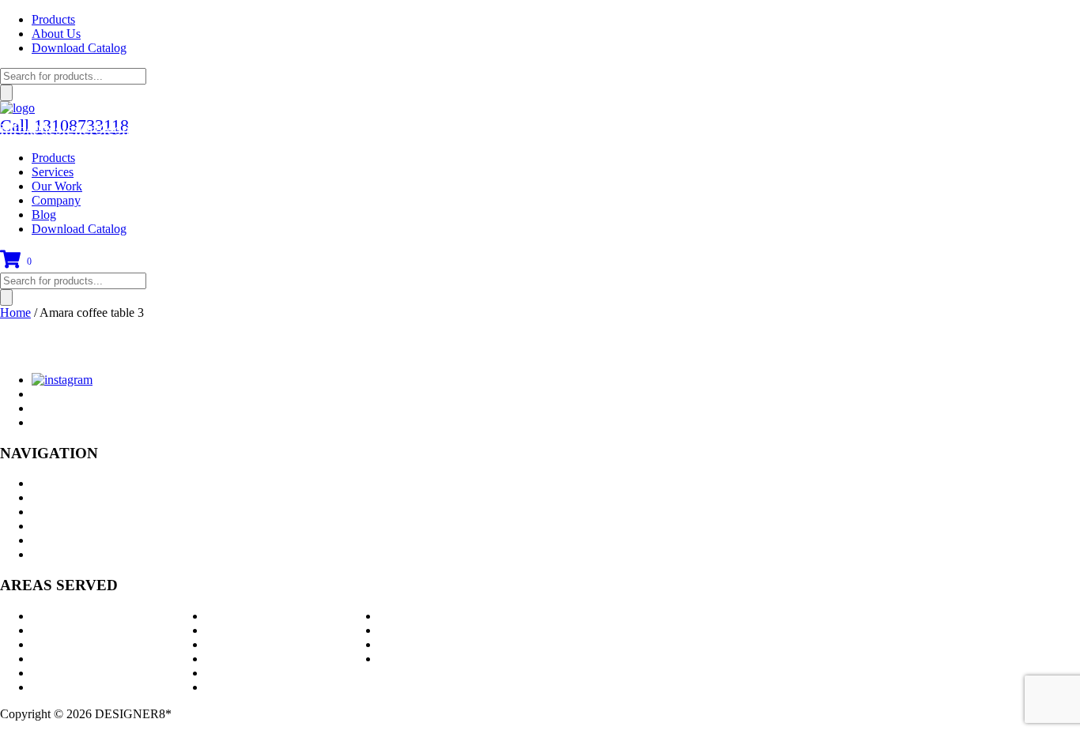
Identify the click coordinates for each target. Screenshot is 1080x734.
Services (53, 172)
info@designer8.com (67, 128)
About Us (56, 33)
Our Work (57, 186)
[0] (10, 265)
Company (56, 200)
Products (53, 19)
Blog (44, 214)
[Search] (6, 93)
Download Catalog (79, 48)
